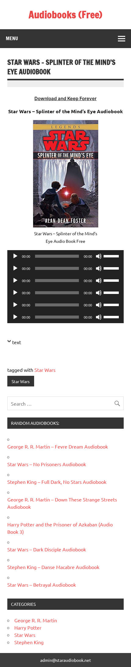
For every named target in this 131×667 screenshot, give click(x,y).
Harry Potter (27, 627)
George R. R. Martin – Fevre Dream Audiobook (57, 446)
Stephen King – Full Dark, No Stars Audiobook (56, 482)
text (16, 342)
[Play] (15, 256)
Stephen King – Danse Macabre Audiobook (53, 567)
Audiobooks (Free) (65, 15)
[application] (65, 256)
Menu (12, 38)
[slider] (112, 255)
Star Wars (44, 370)
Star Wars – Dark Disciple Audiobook (46, 549)
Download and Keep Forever (65, 98)
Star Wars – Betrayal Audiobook (41, 584)
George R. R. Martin (35, 620)
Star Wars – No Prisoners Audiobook (46, 464)
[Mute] (99, 256)
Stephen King (29, 642)
